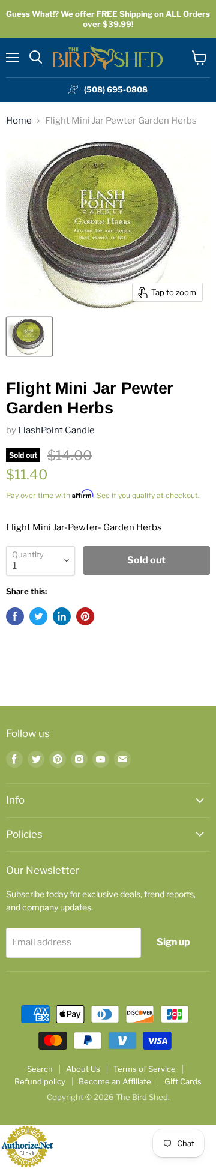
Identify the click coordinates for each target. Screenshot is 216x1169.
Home (19, 121)
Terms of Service (144, 1069)
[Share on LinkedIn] (62, 616)
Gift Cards (183, 1081)
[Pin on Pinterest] (85, 616)
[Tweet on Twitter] (38, 616)
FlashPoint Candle (56, 430)
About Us (83, 1069)
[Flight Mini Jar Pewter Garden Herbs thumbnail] (29, 336)
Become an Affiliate (115, 1081)
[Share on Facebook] (15, 616)
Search (40, 1069)
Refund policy (39, 1081)
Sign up (173, 942)
